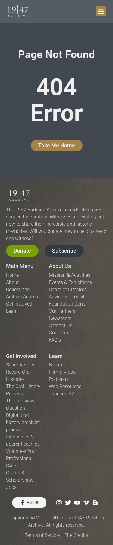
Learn (56, 356)
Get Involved (21, 356)
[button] (101, 11)
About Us (60, 266)
